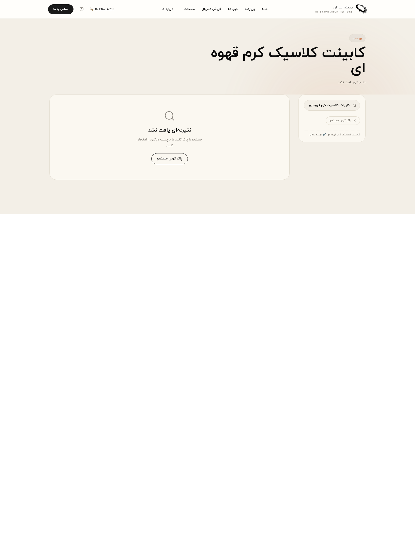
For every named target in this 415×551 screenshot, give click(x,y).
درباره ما (167, 9)
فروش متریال (211, 9)
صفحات (189, 9)
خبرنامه (233, 9)
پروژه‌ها (250, 9)
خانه (265, 9)
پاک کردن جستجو (340, 120)
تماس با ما (60, 9)
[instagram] (81, 9)
